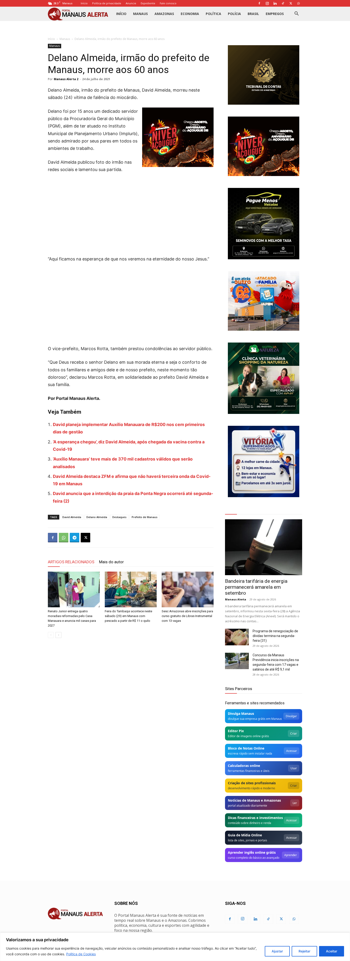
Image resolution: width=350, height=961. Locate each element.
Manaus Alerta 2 (66, 79)
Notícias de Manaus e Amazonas (254, 800)
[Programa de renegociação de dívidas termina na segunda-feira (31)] (237, 637)
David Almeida (71, 517)
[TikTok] (282, 3)
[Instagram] (267, 3)
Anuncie (131, 3)
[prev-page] (51, 635)
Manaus (140, 13)
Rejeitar (304, 951)
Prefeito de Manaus (144, 517)
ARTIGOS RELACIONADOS (71, 561)
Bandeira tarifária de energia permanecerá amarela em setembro (256, 587)
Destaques (119, 517)
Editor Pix (236, 731)
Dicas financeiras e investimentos (255, 817)
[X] (290, 3)
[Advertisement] (131, 212)
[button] (296, 14)
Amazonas (164, 13)
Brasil (253, 13)
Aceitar (331, 951)
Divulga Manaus (241, 713)
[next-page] (58, 635)
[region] (175, 947)
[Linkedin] (275, 3)
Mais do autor (111, 561)
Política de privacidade (106, 3)
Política (213, 13)
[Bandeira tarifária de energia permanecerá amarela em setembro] (263, 547)
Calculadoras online (244, 765)
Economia (190, 13)
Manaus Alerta (235, 599)
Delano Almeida (96, 517)
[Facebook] (259, 3)
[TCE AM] (263, 75)
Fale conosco (168, 3)
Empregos (275, 13)
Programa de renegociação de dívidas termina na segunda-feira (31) (275, 635)
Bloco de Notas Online (246, 748)
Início (84, 3)
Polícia (234, 13)
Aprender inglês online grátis (252, 852)
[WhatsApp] (298, 3)
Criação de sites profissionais (252, 783)
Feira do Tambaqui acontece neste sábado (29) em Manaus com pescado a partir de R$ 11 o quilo (128, 616)
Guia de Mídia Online (245, 835)
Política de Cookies (81, 954)
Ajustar (277, 951)
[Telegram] (74, 537)
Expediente (148, 3)
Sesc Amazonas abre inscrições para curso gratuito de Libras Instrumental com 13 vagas (187, 616)
